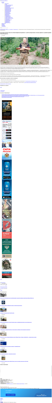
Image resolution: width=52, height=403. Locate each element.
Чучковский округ (7, 21)
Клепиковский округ (8, 8)
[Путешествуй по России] (7, 238)
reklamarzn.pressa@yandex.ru (20, 383)
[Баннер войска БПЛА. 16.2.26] (7, 119)
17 (0, 287)
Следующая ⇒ (2, 91)
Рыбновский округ (7, 13)
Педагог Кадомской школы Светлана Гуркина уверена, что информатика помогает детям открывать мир (16, 322)
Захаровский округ (7, 6)
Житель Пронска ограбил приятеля (7, 97)
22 (5, 287)
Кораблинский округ (8, 9)
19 (2, 287)
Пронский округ (7, 12)
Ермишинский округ (8, 5)
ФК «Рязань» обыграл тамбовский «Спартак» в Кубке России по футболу (11, 305)
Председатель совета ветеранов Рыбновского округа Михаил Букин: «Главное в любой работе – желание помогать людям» (18, 337)
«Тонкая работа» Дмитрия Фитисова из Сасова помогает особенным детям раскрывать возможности (15, 329)
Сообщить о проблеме (10, 394)
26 (2, 288)
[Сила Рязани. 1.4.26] (7, 159)
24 (0, 288)
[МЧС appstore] (7, 198)
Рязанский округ (7, 15)
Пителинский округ (8, 11)
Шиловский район (7, 22)
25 (1, 288)
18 (1, 287)
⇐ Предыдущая (2, 90)
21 (4, 287)
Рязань (6, 4)
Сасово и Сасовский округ (9, 17)
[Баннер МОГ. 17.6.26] (7, 277)
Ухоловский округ (7, 20)
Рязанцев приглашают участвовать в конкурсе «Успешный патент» (10, 346)
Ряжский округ (7, 14)
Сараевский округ (7, 16)
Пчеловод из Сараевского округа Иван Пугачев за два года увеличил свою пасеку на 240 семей (14, 361)
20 (3, 287)
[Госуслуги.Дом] (7, 139)
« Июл (1, 290)
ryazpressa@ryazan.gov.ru (9, 383)
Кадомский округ (7, 7)
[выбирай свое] (7, 218)
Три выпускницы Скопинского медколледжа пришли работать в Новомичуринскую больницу (15, 94)
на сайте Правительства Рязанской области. (30, 82)
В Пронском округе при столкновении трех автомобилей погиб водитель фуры (13, 96)
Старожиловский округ (8, 19)
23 (6, 287)
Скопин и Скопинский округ (9, 18)
